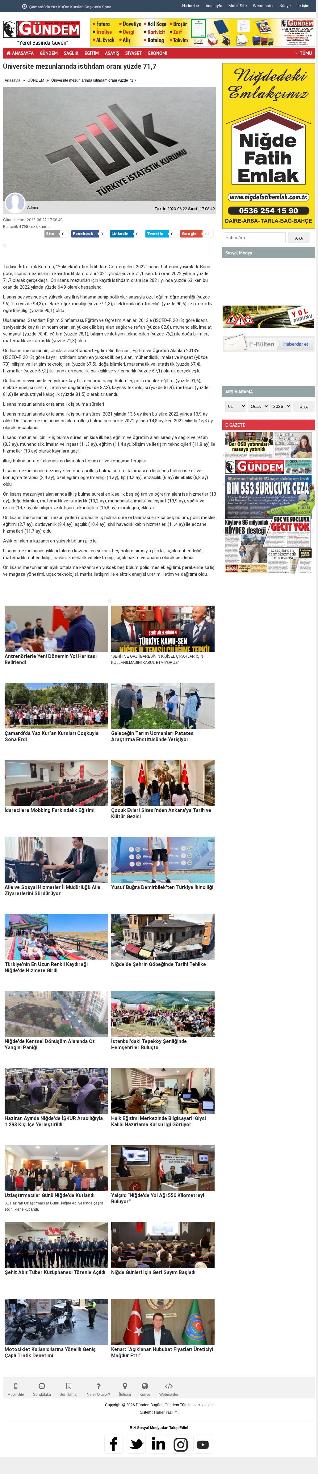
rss (180, 1444)
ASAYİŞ (112, 53)
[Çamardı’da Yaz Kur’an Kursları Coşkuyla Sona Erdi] (56, 706)
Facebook (113, 1444)
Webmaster (263, 5)
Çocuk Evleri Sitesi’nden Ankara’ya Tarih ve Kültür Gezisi (161, 813)
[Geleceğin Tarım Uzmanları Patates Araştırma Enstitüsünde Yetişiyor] (163, 706)
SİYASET (133, 53)
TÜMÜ (306, 53)
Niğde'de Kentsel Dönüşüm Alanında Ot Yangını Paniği (50, 1044)
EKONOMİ (157, 53)
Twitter (136, 1444)
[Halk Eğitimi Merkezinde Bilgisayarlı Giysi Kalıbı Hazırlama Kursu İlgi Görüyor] (163, 1091)
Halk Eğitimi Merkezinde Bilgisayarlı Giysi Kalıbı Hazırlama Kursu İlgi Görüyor (158, 1121)
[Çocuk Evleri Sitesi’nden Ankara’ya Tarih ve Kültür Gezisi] (163, 783)
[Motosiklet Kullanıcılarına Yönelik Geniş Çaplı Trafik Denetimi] (56, 1322)
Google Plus (158, 1444)
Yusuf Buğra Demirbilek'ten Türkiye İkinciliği (162, 887)
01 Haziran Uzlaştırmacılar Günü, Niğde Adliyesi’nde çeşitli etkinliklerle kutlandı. (54, 1206)
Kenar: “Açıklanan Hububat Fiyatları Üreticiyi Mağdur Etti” (162, 1352)
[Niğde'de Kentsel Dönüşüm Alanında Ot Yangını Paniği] (56, 1014)
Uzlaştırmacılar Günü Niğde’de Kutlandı (49, 1195)
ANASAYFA (23, 53)
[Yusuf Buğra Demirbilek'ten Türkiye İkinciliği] (163, 860)
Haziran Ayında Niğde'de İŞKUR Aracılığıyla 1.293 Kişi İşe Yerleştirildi (54, 1121)
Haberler (190, 5)
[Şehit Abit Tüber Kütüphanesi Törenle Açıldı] (56, 1245)
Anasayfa (214, 5)
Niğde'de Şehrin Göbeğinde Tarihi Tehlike (158, 964)
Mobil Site (237, 5)
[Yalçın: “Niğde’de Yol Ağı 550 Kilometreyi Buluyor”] (163, 1168)
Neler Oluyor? (98, 1394)
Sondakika (42, 1394)
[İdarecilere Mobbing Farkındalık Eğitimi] (56, 783)
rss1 (202, 1444)
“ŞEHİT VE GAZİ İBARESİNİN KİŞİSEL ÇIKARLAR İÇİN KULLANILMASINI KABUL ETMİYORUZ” (157, 659)
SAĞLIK (71, 53)
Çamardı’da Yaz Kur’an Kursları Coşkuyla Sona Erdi (51, 736)
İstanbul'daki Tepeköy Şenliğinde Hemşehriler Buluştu (149, 1044)
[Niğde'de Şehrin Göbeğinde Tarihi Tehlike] (163, 937)
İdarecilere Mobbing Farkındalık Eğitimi (49, 810)
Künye (285, 5)
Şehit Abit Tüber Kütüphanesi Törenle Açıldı (55, 1272)
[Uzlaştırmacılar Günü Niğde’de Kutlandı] (56, 1168)
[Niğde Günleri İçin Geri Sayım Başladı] (163, 1245)
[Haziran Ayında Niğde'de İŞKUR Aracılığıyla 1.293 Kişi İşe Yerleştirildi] (56, 1091)
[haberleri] (6, 594)
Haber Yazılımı (166, 1412)
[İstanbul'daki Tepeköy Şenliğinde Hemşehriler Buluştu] (163, 1014)
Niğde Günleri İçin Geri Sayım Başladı (153, 1272)
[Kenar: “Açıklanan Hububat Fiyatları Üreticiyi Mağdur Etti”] (163, 1322)
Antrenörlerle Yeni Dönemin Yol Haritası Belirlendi (51, 659)
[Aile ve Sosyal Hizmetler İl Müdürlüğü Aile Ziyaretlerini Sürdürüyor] (56, 860)
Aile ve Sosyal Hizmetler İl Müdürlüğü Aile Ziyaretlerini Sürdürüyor (52, 890)
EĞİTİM (92, 53)
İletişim (303, 5)
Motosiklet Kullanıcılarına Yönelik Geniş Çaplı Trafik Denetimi (50, 1352)
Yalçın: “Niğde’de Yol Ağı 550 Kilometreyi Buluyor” (157, 1198)
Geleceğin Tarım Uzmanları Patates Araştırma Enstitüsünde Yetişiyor (152, 736)
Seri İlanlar (69, 1394)
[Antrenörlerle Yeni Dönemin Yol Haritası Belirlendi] (56, 629)
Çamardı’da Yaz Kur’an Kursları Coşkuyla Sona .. (56, 7)
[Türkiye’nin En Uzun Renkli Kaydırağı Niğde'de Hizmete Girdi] (56, 937)
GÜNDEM (49, 53)
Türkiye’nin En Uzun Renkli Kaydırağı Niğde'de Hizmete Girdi (46, 967)
